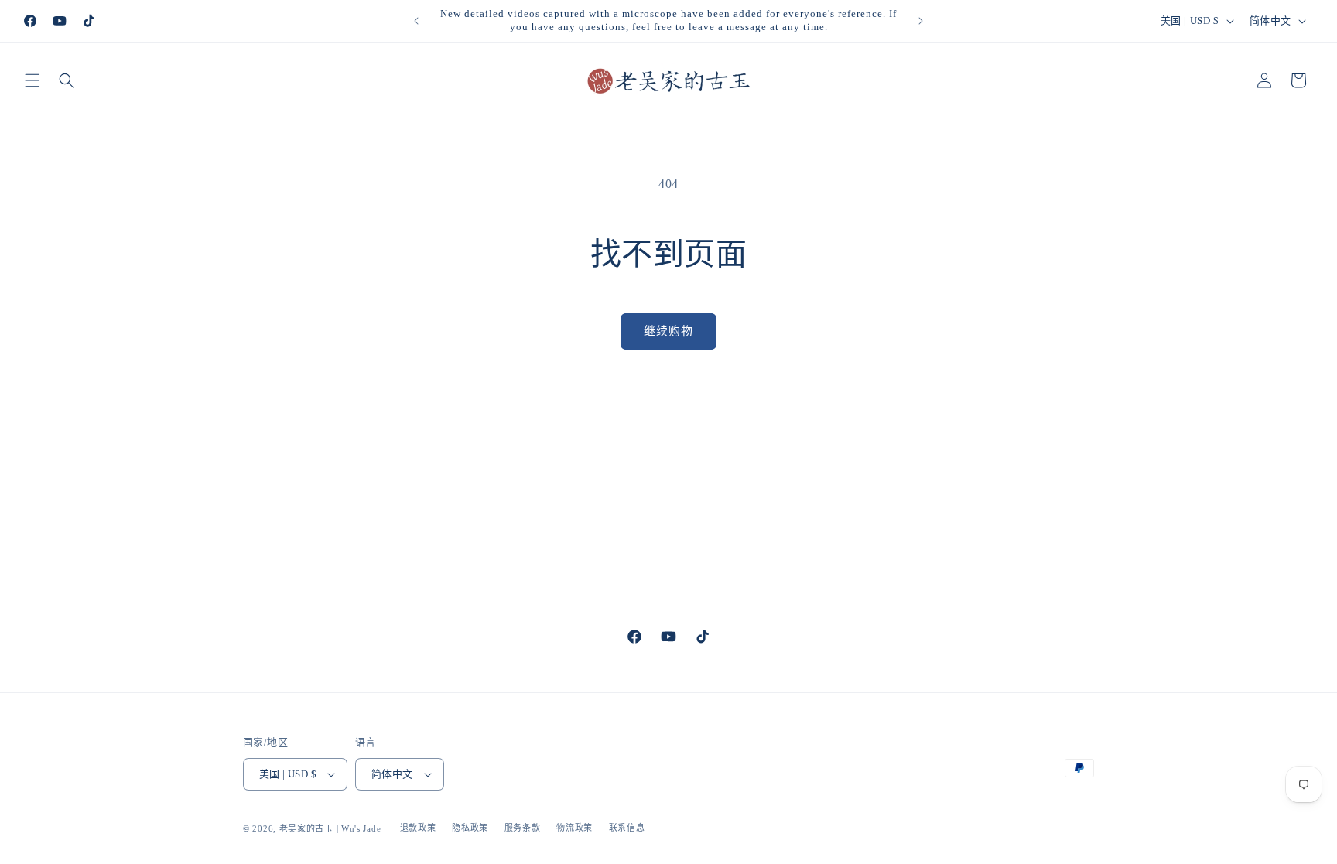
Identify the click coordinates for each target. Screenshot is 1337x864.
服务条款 (522, 827)
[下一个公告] (921, 21)
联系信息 (627, 827)
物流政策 (574, 827)
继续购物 (668, 331)
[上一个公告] (416, 21)
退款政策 (418, 827)
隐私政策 (470, 827)
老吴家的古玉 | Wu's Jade (330, 828)
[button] (32, 80)
